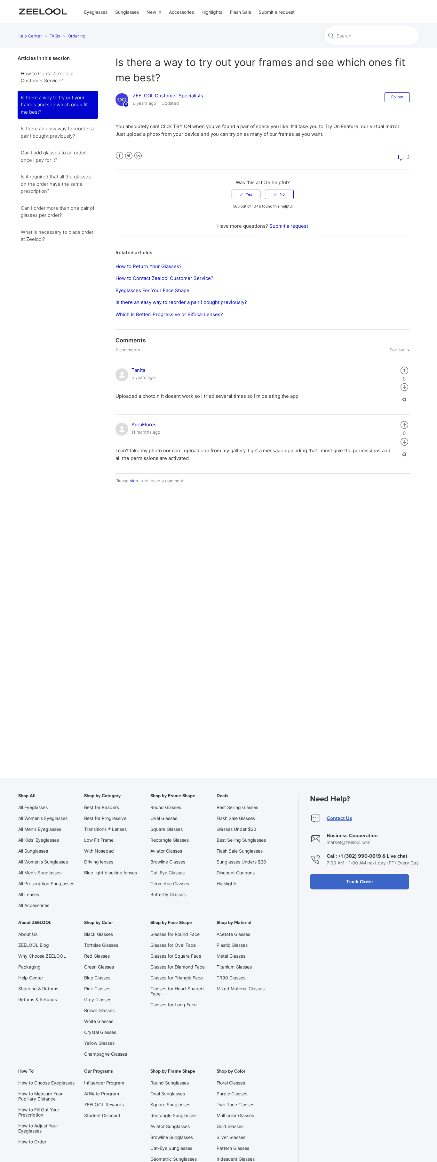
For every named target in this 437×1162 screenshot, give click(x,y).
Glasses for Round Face (175, 934)
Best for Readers (101, 807)
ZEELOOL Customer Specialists (168, 96)
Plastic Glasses (232, 945)
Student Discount (102, 1115)
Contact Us (339, 818)
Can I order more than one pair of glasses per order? (57, 211)
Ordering (76, 35)
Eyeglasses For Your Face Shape (152, 290)
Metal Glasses (231, 956)
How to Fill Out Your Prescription (38, 1112)
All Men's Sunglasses (39, 872)
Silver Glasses (231, 1137)
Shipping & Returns (38, 988)
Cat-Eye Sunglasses (171, 1148)
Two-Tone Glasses (235, 1104)
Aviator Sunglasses (170, 1126)
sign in (136, 480)
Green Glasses (99, 967)
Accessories (181, 12)
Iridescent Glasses (236, 1159)
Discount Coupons (236, 872)
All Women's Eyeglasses (43, 818)
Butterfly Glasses (168, 894)
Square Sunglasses (170, 1104)
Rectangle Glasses (169, 840)
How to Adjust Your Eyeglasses (38, 1128)
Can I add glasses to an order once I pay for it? (53, 156)
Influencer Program (104, 1082)
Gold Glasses (230, 1126)
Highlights (212, 12)
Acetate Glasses (233, 934)
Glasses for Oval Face (173, 945)
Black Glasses (98, 934)
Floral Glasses (231, 1082)
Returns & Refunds (37, 999)
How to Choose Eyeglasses (46, 1082)
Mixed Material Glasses (241, 988)
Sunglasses (127, 12)
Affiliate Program (101, 1093)
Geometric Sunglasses (173, 1159)
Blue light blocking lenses (110, 872)
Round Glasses (165, 807)
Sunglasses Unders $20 (241, 861)
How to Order (32, 1141)
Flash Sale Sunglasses (240, 851)
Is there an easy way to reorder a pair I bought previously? (57, 132)
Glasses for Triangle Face (176, 977)
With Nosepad (99, 851)
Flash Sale (240, 12)
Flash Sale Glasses (236, 818)
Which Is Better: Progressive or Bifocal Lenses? (169, 314)
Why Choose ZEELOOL (42, 956)
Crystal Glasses (100, 1032)
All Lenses (28, 894)
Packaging (29, 967)
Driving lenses (98, 861)
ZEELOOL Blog (33, 945)
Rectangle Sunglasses (173, 1115)
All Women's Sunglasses (43, 861)
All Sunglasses (33, 851)
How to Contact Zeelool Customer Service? (47, 77)
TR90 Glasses (231, 977)
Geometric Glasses (169, 883)
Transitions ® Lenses (105, 829)
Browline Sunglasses (171, 1137)
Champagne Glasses (105, 1054)
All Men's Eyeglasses (39, 829)
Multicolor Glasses (235, 1115)
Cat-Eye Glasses (167, 872)
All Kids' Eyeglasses (38, 840)
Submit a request (277, 12)
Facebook (119, 156)
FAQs (55, 35)
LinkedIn (138, 156)
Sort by (397, 349)
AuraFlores (143, 424)
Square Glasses (166, 829)
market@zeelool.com (348, 842)
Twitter (129, 156)
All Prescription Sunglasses (46, 883)
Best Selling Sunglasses (241, 840)
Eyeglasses (95, 12)
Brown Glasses (99, 1010)
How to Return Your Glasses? (148, 266)
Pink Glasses (97, 988)
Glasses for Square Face (175, 956)
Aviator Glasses (166, 851)
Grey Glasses (97, 999)
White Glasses (98, 1021)
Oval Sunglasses (167, 1093)
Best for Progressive (105, 818)
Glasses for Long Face (173, 1004)
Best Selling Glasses (237, 807)
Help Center (30, 35)
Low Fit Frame (99, 840)
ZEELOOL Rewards (104, 1104)
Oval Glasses (163, 818)
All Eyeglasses (33, 807)
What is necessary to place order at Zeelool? (57, 235)
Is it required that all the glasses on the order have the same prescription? (56, 184)
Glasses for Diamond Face (177, 967)
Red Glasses (97, 956)
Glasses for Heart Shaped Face (177, 991)
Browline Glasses (167, 861)
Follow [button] (397, 96)
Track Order (359, 881)
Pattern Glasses (233, 1148)
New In (154, 12)
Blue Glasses (97, 977)
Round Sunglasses (169, 1082)
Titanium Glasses (234, 967)
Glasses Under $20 (236, 829)
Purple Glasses (232, 1093)
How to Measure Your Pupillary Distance (40, 1096)
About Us (27, 934)
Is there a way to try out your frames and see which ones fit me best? (54, 104)
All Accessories (33, 905)
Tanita (138, 370)
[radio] (246, 194)
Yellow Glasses (99, 1043)
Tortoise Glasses (101, 945)
